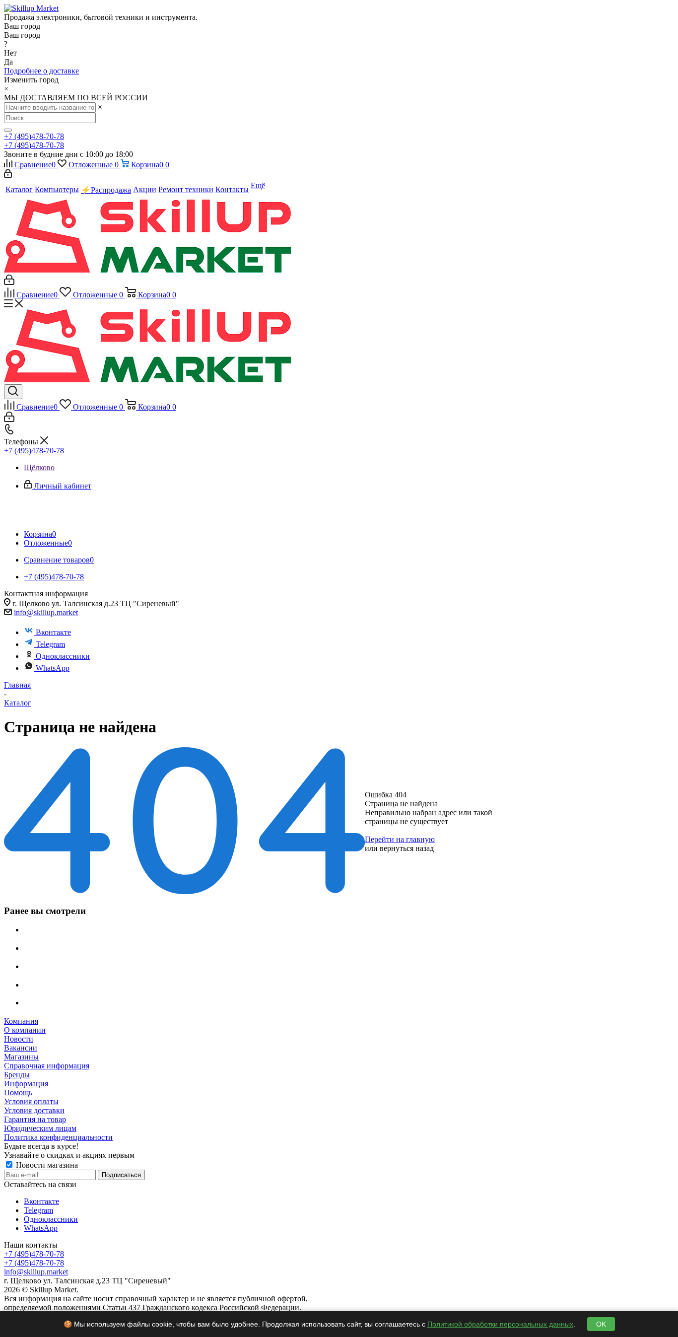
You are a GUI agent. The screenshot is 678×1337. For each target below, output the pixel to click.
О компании (25, 1030)
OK (601, 1324)
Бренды (17, 1074)
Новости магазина (46, 1165)
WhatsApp (52, 668)
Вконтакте (53, 632)
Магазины (21, 1057)
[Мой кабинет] (8, 175)
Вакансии (20, 1048)
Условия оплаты (31, 1101)
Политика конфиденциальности (58, 1137)
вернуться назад (407, 848)
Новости (18, 1039)
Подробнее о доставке (41, 71)
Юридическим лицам (40, 1128)
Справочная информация (46, 1065)
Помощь (18, 1092)
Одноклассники (63, 656)
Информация (26, 1083)
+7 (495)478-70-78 (34, 136)
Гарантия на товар (35, 1119)
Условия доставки (34, 1110)
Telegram (50, 644)
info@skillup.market (46, 612)
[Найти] (8, 130)
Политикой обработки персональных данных (500, 1324)
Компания (21, 1021)
